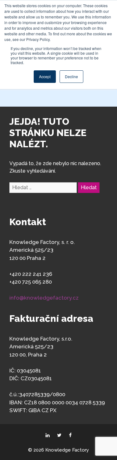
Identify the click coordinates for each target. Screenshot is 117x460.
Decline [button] (71, 76)
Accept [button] (45, 76)
